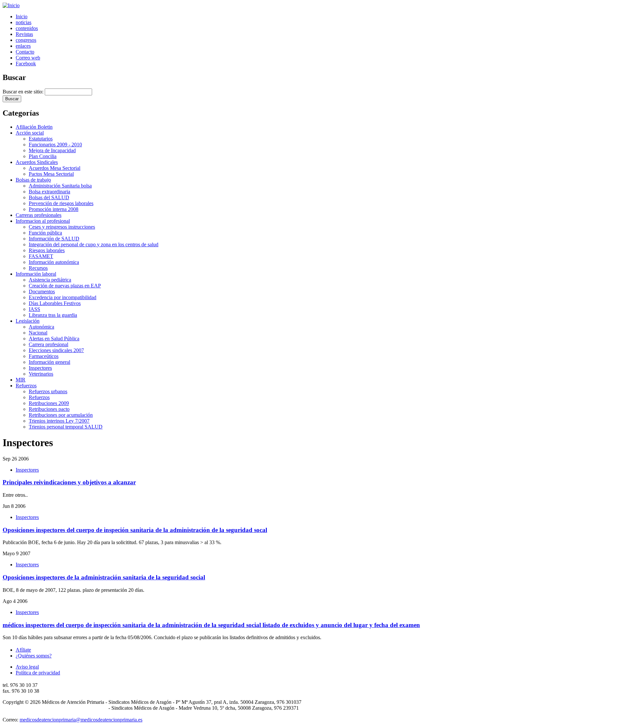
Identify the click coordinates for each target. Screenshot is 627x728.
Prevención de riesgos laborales (61, 203)
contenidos (27, 28)
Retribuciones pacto (49, 409)
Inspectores (40, 368)
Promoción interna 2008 (53, 209)
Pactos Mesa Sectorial (51, 174)
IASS (34, 309)
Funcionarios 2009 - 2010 (55, 144)
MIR (20, 379)
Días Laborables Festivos (55, 303)
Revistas (24, 34)
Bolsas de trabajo (33, 180)
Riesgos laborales (47, 250)
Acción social (30, 133)
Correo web (28, 57)
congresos (26, 40)
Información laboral (36, 274)
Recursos (38, 268)
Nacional (38, 332)
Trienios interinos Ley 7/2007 (59, 421)
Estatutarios (41, 138)
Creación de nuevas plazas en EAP (65, 285)
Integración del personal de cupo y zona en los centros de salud (93, 244)
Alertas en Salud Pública (54, 338)
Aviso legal (27, 667)
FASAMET (41, 256)
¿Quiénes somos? (34, 655)
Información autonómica (54, 262)
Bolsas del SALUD (49, 197)
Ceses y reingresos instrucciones (62, 227)
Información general (49, 362)
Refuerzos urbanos (48, 391)
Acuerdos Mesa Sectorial (54, 168)
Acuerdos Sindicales (37, 162)
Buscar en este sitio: (24, 91)
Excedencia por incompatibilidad (62, 297)
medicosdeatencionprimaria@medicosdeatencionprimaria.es (81, 719)
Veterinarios (41, 374)
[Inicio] (11, 5)
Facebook (26, 63)
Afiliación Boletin (34, 127)
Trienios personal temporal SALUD (66, 426)
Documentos (42, 291)
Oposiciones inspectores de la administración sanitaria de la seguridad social (104, 577)
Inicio (21, 16)
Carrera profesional (48, 344)
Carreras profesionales (38, 215)
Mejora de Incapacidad (52, 150)
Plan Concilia (42, 156)
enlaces (23, 46)
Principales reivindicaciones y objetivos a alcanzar (69, 482)
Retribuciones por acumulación (61, 415)
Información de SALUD (54, 238)
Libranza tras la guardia (53, 315)
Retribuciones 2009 (49, 403)
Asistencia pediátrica (50, 280)
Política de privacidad (38, 672)
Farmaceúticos (43, 356)
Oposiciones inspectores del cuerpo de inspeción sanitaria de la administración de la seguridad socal (135, 529)
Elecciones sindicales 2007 (56, 350)
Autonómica (41, 327)
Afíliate (23, 650)
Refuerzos (26, 385)
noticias (23, 22)
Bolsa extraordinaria (49, 191)
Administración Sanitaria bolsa (60, 185)
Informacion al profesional (43, 221)
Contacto (25, 52)
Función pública (45, 232)
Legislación (28, 321)
